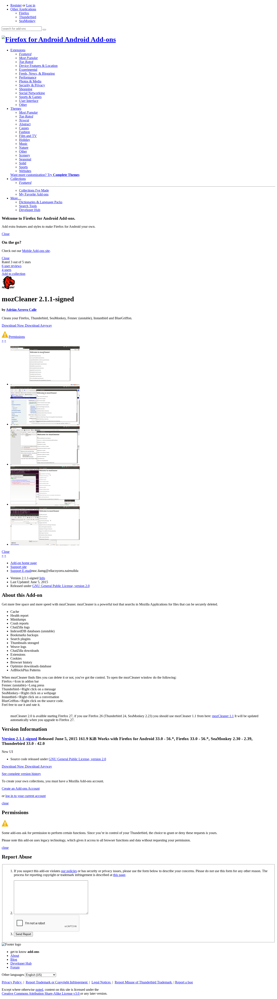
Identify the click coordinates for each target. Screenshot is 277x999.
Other (23, 105)
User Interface (28, 101)
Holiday (24, 140)
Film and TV (28, 136)
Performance (27, 77)
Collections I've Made (34, 190)
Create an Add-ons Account (21, 788)
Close (6, 234)
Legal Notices (101, 982)
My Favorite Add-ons (33, 194)
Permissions (17, 337)
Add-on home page (23, 563)
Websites (25, 171)
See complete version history (21, 774)
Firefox (24, 13)
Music (23, 143)
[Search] (44, 29)
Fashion (24, 132)
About (14, 955)
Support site (18, 567)
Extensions (17, 50)
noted (39, 989)
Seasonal (25, 159)
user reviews (11, 266)
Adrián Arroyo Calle (21, 309)
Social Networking (32, 93)
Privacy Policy (12, 982)
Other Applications (23, 9)
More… (15, 198)
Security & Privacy (32, 85)
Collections (18, 179)
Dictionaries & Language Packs (40, 202)
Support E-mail (20, 571)
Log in (30, 5)
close (5, 803)
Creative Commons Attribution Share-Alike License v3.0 (41, 993)
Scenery (24, 155)
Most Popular (28, 58)
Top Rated (26, 62)
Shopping (25, 89)
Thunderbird (27, 17)
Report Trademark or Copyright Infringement (57, 982)
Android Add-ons (89, 39)
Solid (22, 163)
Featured (25, 54)
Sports (23, 167)
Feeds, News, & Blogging (37, 73)
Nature (23, 147)
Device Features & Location (38, 66)
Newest (24, 120)
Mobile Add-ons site (36, 251)
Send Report (23, 934)
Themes (15, 108)
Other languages (13, 974)
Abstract (25, 124)
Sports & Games (30, 97)
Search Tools (28, 206)
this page (119, 875)
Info (42, 578)
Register (16, 5)
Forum (14, 967)
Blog (13, 959)
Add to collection (13, 274)
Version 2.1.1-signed (19, 738)
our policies (69, 871)
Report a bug (184, 982)
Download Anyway (38, 325)
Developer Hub (29, 210)
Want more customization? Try (44, 175)
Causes (24, 128)
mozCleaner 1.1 (223, 716)
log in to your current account (25, 796)
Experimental (28, 69)
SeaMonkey (27, 21)
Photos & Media (30, 81)
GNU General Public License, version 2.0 (61, 586)
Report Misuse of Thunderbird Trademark (144, 982)
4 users (6, 270)
